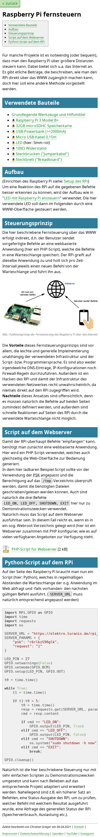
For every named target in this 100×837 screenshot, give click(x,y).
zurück (12, 3)
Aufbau (13, 29)
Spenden (57, 834)
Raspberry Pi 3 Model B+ (37, 120)
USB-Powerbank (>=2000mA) (41, 131)
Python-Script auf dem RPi (26, 42)
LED (19, 142)
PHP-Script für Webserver (34, 549)
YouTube (72, 834)
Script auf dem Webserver (26, 37)
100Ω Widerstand (31, 148)
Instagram (87, 834)
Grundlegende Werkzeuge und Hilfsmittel (48, 114)
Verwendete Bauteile (22, 25)
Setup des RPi (76, 181)
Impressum (9, 834)
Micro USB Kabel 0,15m (36, 137)
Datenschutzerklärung (34, 834)
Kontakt (79, 827)
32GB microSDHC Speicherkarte (44, 125)
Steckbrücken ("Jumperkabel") (42, 153)
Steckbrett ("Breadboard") (39, 159)
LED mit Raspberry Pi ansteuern (32, 198)
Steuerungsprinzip (21, 33)
